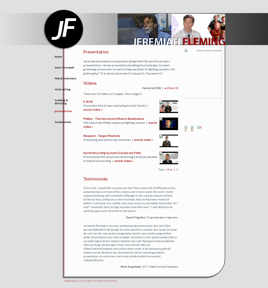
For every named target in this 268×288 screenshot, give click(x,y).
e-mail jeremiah (193, 118)
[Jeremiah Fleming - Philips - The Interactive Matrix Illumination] (162, 119)
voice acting (62, 89)
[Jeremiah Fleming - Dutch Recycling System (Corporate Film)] (162, 154)
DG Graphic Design (90, 280)
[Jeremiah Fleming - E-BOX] (162, 102)
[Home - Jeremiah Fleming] (178, 44)
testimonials (63, 122)
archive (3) (171, 88)
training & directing (61, 102)
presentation (63, 111)
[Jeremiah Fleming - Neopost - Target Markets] (162, 136)
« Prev (169, 169)
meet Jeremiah (64, 67)
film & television (65, 78)
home (58, 56)
